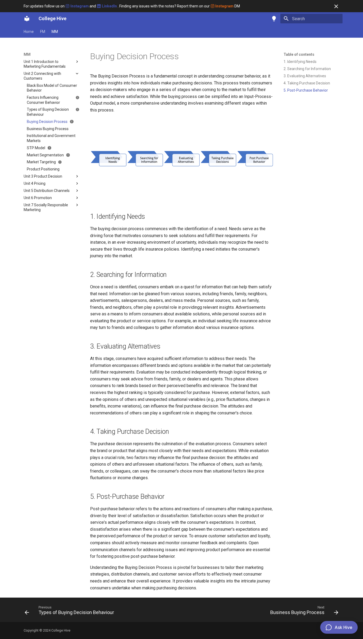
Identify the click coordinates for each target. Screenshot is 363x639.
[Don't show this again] (336, 6)
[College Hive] (27, 18)
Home (29, 31)
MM (55, 31)
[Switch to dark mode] (274, 18)
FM (42, 31)
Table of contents (299, 54)
